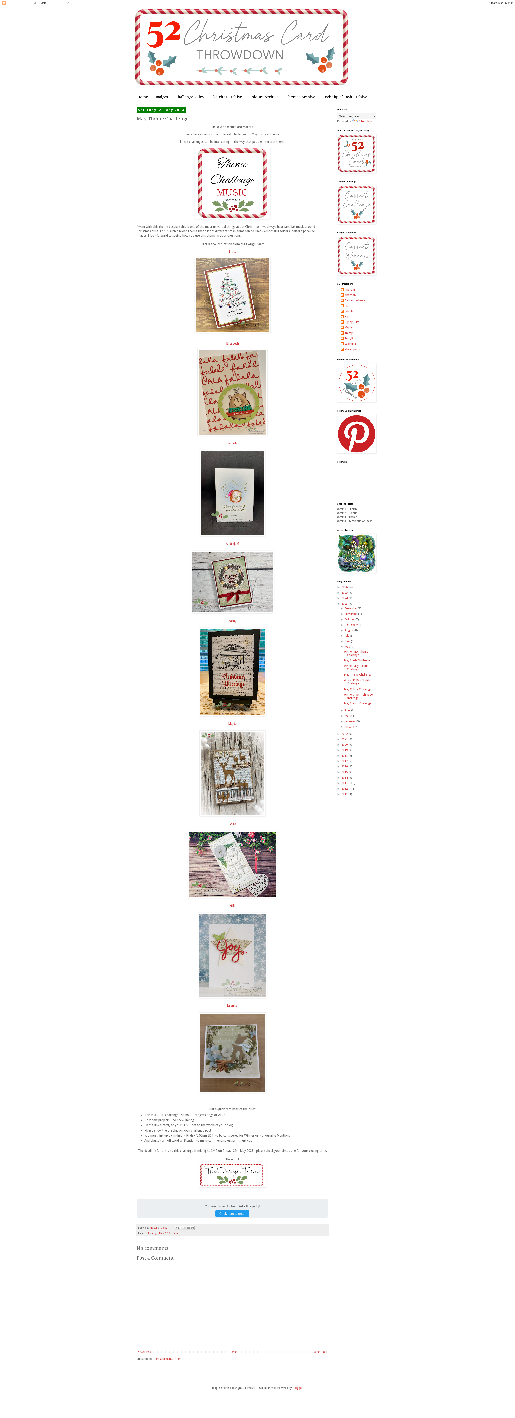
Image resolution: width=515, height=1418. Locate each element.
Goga (232, 824)
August (349, 630)
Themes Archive (300, 97)
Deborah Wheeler (355, 300)
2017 (345, 761)
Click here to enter (232, 1213)
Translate (366, 121)
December (351, 608)
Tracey (349, 333)
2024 (345, 598)
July (347, 635)
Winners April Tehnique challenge (358, 696)
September (352, 624)
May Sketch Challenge (357, 703)
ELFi (347, 305)
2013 (345, 783)
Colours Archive (264, 97)
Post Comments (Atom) (167, 1358)
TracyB (349, 338)
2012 (345, 788)
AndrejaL (350, 289)
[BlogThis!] (181, 1228)
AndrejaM (232, 544)
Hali (347, 316)
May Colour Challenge (357, 689)
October (350, 619)
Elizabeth (232, 343)
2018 (345, 755)
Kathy (232, 621)
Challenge (152, 1233)
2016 (345, 766)
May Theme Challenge (357, 674)
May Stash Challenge (357, 660)
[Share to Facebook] (189, 1228)
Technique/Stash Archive (345, 97)
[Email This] (177, 1228)
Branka (232, 1006)
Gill (232, 905)
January (350, 726)
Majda (232, 724)
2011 (345, 794)
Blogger (297, 1387)
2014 (345, 777)
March (349, 715)
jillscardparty (352, 349)
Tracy (232, 252)
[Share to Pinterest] (193, 1228)
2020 (345, 744)
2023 (345, 603)
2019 (345, 750)
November (351, 613)
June (348, 641)
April (348, 710)
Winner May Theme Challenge (356, 653)
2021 (345, 739)
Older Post (320, 1352)
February (350, 721)
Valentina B (351, 343)
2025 (345, 592)
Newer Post (145, 1352)
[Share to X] (185, 1228)
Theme (175, 1233)
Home (142, 97)
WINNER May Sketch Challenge (357, 682)
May (348, 646)
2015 (345, 772)
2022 (345, 733)
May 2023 (164, 1233)
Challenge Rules (190, 97)
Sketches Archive (226, 97)
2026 (345, 587)
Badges (162, 97)
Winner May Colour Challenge (356, 667)
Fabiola (232, 443)
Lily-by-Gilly (352, 322)
